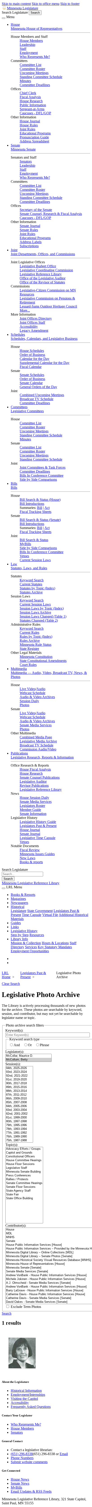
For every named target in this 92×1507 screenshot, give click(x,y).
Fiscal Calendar (31, 367)
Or (30, 1045)
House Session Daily (34, 797)
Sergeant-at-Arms (32, 109)
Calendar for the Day (34, 359)
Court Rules (28, 665)
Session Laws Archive (35, 612)
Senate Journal (30, 226)
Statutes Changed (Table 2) (39, 620)
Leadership (27, 45)
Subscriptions (29, 246)
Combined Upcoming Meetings (42, 395)
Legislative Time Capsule (37, 838)
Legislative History (24, 931)
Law (14, 564)
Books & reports (31, 862)
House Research (31, 101)
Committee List (30, 65)
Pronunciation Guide (34, 137)
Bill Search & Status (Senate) (40, 520)
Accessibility (29, 326)
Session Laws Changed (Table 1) (43, 616)
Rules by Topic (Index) (36, 636)
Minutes (25, 81)
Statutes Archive (31, 592)
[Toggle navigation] (3, 18)
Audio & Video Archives (37, 697)
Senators (26, 161)
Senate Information (33, 814)
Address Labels (31, 242)
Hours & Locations (55, 943)
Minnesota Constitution (36, 657)
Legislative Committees (27, 411)
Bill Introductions (32, 504)
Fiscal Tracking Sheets (35, 512)
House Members (31, 41)
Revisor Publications (34, 785)
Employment (29, 53)
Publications (19, 753)
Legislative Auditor (33, 781)
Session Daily (29, 701)
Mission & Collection (26, 943)
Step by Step (20, 935)
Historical (17, 907)
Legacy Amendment (34, 330)
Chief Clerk (28, 93)
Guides (16, 923)
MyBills (25, 544)
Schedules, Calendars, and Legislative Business (44, 338)
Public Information (33, 105)
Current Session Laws (35, 560)
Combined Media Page (36, 737)
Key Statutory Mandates (55, 947)
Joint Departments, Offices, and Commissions (43, 254)
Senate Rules (29, 230)
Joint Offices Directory (36, 318)
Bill (39, 508)
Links (15, 927)
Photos (24, 705)
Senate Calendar (31, 383)
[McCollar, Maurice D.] (28, 1056)
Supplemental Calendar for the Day (44, 363)
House (15, 24)
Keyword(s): (14, 1030)
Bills (14, 483)
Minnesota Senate (23, 149)
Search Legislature (15, 12)
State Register (29, 648)
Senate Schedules (32, 375)
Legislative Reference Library (41, 274)
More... (25, 310)
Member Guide (30, 810)
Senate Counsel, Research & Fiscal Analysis (51, 214)
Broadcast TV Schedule (36, 399)
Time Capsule (31, 915)
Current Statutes (31, 584)
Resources (36, 935)
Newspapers (19, 903)
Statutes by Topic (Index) (37, 588)
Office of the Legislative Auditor (42, 278)
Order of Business (32, 355)
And (17, 1045)
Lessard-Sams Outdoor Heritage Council (48, 306)
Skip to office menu (45, 4)
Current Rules (29, 632)
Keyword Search (32, 580)
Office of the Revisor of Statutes (42, 282)
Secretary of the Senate (36, 210)
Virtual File (50, 915)
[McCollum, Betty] (28, 1060)
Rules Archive (30, 640)
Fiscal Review (30, 850)
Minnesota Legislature (22, 8)
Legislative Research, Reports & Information (42, 757)
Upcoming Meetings (34, 73)
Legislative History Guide (38, 822)
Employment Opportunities (30, 951)
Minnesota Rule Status (35, 644)
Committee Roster (32, 69)
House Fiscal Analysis (35, 769)
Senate (15, 145)
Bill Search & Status (34, 540)
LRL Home (6, 975)
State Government (40, 911)
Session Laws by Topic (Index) (42, 608)
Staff (23, 49)
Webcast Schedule (32, 693)
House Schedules (32, 351)
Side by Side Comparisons (38, 479)
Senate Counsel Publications (40, 777)
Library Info (19, 939)
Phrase (44, 1045)
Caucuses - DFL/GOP (35, 113)
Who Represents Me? (35, 57)
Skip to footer (69, 4)
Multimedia (19, 669)
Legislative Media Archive (38, 741)
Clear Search (11, 984)
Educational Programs (35, 133)
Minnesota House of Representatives (36, 28)
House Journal (30, 121)
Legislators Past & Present (38, 826)
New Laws (27, 858)
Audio (40, 689)
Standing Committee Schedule (41, 77)
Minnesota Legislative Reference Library (30, 883)
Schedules (18, 334)
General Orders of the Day (38, 387)
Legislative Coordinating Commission (46, 270)
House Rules (29, 125)
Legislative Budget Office (38, 266)
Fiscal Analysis (30, 97)
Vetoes (24, 556)
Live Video (28, 689)
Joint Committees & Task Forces (42, 467)
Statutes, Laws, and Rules (29, 568)
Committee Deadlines (35, 85)
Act (47, 508)
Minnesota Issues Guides (37, 854)
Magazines (18, 899)
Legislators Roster (32, 806)
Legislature (18, 911)
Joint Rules (27, 129)
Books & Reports (23, 895)
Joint (14, 250)
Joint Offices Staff (32, 322)
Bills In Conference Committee (41, 475)
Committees (19, 407)
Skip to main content (16, 4)
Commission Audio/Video (38, 749)
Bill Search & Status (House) (40, 500)
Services (31, 947)
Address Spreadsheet (34, 141)
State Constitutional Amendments (43, 661)
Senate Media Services (36, 725)
